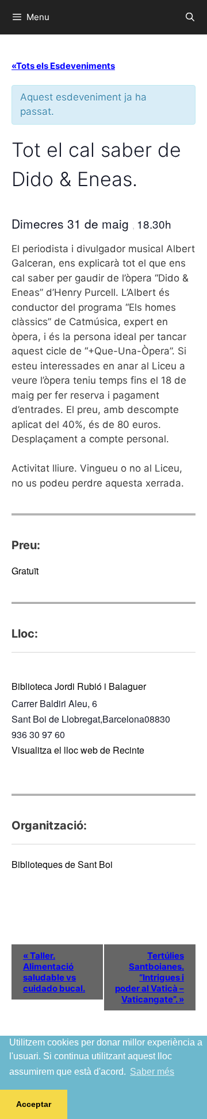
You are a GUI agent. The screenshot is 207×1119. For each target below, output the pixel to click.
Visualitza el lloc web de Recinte (78, 750)
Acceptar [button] (33, 1104)
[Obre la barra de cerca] (190, 17)
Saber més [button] (152, 1071)
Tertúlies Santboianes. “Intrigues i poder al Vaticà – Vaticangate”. (149, 977)
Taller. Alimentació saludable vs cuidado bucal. (54, 972)
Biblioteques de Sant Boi (62, 864)
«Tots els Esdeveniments (63, 65)
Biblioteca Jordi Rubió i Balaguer (79, 686)
